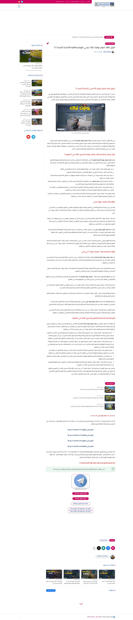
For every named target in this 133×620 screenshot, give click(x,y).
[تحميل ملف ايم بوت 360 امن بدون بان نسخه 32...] (110, 389)
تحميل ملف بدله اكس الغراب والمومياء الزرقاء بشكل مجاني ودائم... (86, 406)
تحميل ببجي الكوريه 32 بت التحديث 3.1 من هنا (80, 430)
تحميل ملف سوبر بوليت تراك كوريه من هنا (80, 509)
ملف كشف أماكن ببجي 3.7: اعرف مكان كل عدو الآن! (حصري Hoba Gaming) (25, 114)
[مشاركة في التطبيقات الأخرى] (94, 548)
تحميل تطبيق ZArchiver (81, 493)
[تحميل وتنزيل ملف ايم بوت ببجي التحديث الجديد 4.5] (31, 56)
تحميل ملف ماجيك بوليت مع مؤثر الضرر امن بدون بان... (54, 582)
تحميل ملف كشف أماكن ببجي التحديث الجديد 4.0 (26, 123)
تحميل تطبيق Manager (80, 498)
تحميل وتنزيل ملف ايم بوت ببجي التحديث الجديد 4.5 (32, 67)
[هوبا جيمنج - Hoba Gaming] (105, 4)
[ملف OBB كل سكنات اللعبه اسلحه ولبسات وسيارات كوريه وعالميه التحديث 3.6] (37, 92)
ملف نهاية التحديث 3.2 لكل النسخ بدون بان (108, 582)
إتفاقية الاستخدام (75, 2)
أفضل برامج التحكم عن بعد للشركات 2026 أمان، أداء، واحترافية (87, 37)
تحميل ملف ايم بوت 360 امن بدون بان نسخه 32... (91, 389)
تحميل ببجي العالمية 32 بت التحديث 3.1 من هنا (81, 435)
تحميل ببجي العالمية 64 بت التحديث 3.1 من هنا (81, 446)
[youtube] (19, 2)
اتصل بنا (88, 2)
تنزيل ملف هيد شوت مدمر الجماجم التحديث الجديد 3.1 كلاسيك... (87, 398)
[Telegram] (19, 617)
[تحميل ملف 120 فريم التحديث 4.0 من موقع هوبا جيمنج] (37, 102)
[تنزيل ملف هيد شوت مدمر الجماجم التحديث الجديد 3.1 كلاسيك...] (110, 398)
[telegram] (22, 2)
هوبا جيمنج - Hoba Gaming (94, 617)
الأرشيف (82, 2)
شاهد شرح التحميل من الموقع (80, 504)
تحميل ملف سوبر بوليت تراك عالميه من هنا (80, 511)
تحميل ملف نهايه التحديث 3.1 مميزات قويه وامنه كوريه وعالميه (72, 582)
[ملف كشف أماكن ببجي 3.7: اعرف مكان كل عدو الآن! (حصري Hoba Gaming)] (37, 112)
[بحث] (19, 6)
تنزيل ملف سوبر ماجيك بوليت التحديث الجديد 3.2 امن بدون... (90, 582)
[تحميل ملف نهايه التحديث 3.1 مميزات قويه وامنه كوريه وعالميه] (72, 574)
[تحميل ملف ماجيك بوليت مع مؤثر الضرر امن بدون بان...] (54, 574)
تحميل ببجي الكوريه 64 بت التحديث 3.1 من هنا (80, 441)
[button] (108, 548)
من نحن (67, 2)
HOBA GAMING (107, 52)
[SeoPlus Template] (114, 617)
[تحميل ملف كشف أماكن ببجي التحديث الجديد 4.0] (37, 121)
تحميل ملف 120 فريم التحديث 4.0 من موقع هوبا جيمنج (25, 104)
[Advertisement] (66, 23)
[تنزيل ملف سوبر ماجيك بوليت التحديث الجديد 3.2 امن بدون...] (89, 574)
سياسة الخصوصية (60, 2)
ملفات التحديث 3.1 (110, 43)
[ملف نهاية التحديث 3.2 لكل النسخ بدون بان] (107, 574)
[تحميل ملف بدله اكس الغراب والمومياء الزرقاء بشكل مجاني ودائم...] (110, 406)
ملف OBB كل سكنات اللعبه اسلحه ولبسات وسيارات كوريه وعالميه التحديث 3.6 (25, 94)
